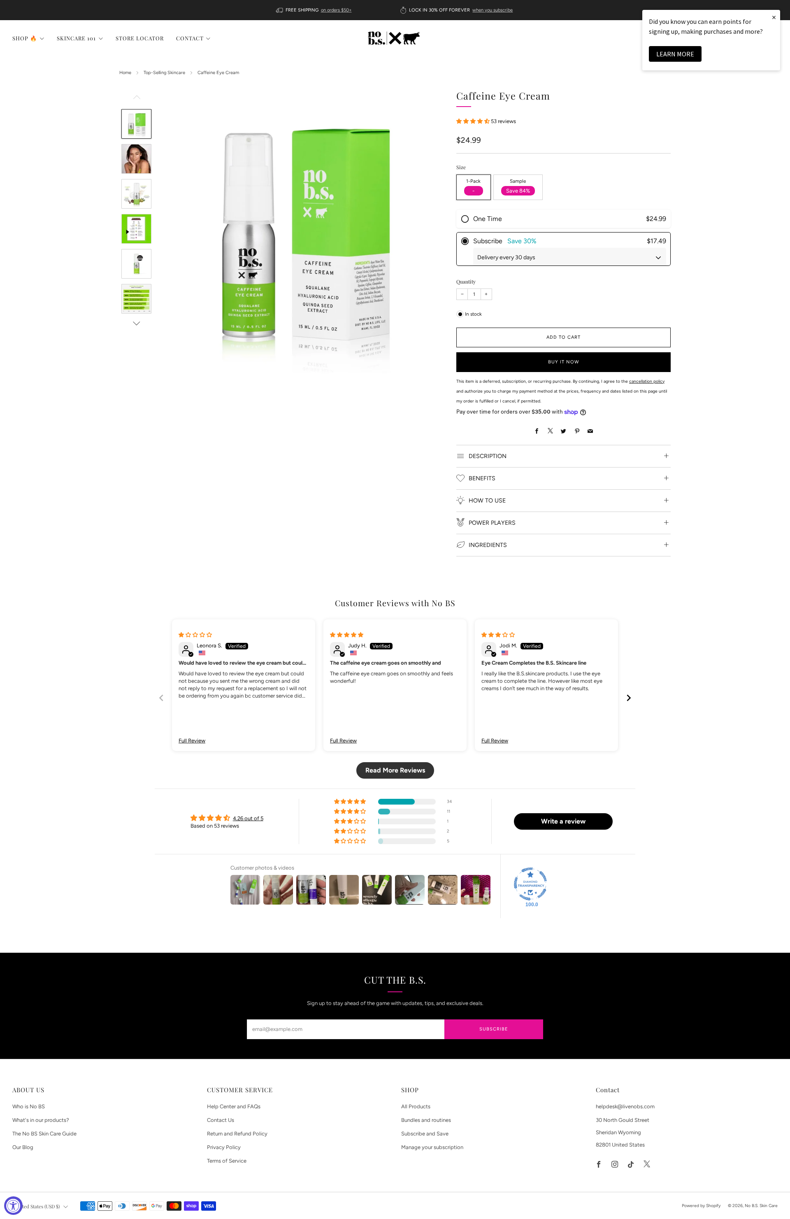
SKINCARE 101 (76, 38)
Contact (190, 38)
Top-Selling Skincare (164, 72)
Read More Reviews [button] (395, 770)
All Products (415, 1106)
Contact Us (220, 1120)
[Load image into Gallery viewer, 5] (136, 264)
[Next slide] (628, 698)
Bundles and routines (426, 1120)
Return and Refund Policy (237, 1134)
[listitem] (314, 10)
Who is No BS (28, 1106)
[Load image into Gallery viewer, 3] (136, 194)
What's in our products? (40, 1120)
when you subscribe (492, 10)
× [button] (774, 17)
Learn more (675, 54)
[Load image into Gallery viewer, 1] (136, 124)
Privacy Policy (224, 1147)
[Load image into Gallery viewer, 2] (136, 159)
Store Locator (140, 38)
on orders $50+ (336, 10)
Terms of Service (226, 1161)
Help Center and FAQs (233, 1106)
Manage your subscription (432, 1147)
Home (125, 72)
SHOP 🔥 (24, 38)
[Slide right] (136, 323)
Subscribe (493, 1029)
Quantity (466, 281)
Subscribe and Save (424, 1134)
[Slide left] (136, 99)
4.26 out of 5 (248, 818)
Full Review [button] (192, 740)
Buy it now (563, 362)
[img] (195, 635)
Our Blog (22, 1147)
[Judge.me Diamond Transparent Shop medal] (530, 884)
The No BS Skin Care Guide (44, 1134)
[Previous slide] (161, 698)
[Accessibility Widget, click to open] (13, 1205)
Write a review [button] (563, 821)
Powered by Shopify (701, 1205)
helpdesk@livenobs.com (625, 1106)
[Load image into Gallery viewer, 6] (136, 299)
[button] (473, 121)
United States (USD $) (37, 1206)
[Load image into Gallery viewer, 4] (136, 229)
